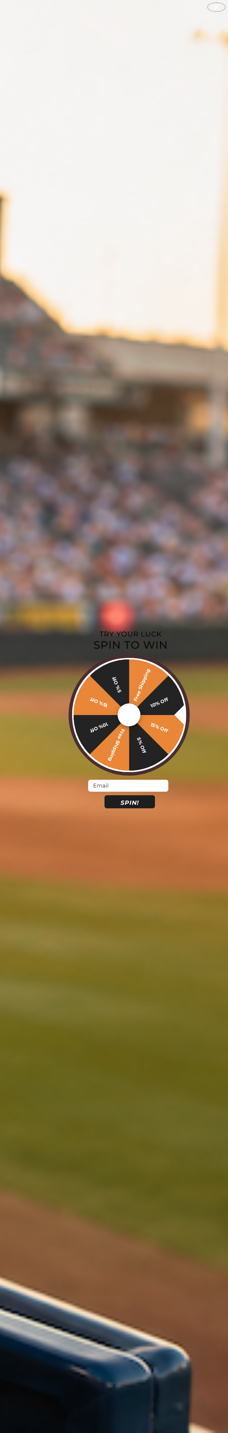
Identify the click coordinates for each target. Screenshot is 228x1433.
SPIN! (130, 802)
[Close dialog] (216, 7)
